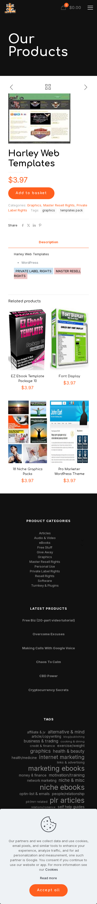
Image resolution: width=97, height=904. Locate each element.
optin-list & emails (34, 794)
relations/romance (43, 807)
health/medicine (24, 758)
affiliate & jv (36, 732)
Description (48, 242)
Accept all (48, 890)
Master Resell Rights (59, 205)
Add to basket (31, 193)
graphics (48, 210)
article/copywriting (46, 736)
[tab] (48, 242)
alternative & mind (66, 731)
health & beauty (69, 751)
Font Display (69, 376)
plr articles (67, 800)
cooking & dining (72, 741)
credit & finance (42, 746)
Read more (48, 878)
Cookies (51, 869)
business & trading (41, 740)
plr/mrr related (37, 802)
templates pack (71, 210)
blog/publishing (74, 736)
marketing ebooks (56, 768)
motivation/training (67, 775)
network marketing (41, 781)
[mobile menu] (90, 7)
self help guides (71, 807)
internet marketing (62, 757)
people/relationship (68, 794)
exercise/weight (71, 745)
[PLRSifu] (10, 7)
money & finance (33, 775)
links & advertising (71, 762)
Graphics (34, 205)
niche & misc (72, 780)
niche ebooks (62, 787)
